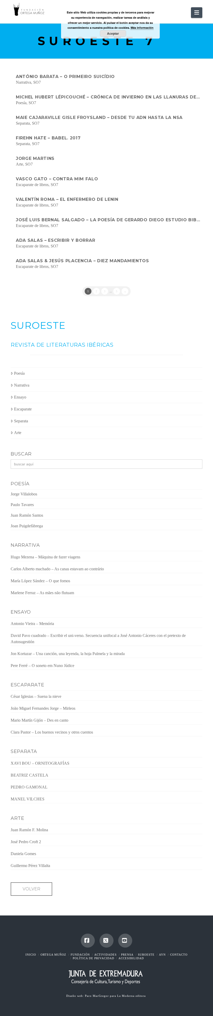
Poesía (21, 103)
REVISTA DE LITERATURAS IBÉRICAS (62, 345)
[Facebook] (88, 941)
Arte (19, 164)
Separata (23, 123)
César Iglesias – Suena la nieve (36, 696)
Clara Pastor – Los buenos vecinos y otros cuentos (52, 732)
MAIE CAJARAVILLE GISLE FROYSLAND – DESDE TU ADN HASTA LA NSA (99, 117)
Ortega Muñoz (53, 954)
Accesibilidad (131, 958)
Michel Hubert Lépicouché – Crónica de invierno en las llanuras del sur (109, 97)
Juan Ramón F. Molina (29, 830)
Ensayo (20, 397)
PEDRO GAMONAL (29, 787)
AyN (162, 954)
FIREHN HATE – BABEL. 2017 (48, 138)
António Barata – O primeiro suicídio (65, 76)
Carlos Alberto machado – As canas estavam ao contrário (57, 569)
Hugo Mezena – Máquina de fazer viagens (45, 557)
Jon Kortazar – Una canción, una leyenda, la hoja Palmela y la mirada (68, 653)
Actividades (105, 954)
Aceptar (113, 33)
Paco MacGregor (97, 995)
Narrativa (23, 82)
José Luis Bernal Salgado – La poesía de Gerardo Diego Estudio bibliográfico (109, 219)
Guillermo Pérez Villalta (30, 865)
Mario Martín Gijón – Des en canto (39, 720)
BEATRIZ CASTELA (29, 775)
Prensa (127, 954)
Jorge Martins (35, 158)
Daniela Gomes (23, 853)
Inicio (30, 954)
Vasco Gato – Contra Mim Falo (57, 178)
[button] (196, 12)
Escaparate (23, 409)
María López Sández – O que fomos (40, 581)
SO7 (37, 82)
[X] (106, 941)
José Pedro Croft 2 (26, 842)
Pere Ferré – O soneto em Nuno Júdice (42, 665)
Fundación (80, 954)
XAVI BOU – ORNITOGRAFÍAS (40, 763)
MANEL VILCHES (27, 799)
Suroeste (146, 954)
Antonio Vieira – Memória (32, 623)
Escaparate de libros (32, 184)
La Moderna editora (132, 995)
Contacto (179, 954)
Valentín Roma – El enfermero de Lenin (67, 199)
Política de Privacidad (93, 958)
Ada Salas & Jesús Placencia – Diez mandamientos (82, 260)
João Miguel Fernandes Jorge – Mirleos (43, 708)
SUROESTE (38, 325)
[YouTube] (125, 941)
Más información (142, 28)
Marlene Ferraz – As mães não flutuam (42, 593)
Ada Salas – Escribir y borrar (55, 240)
